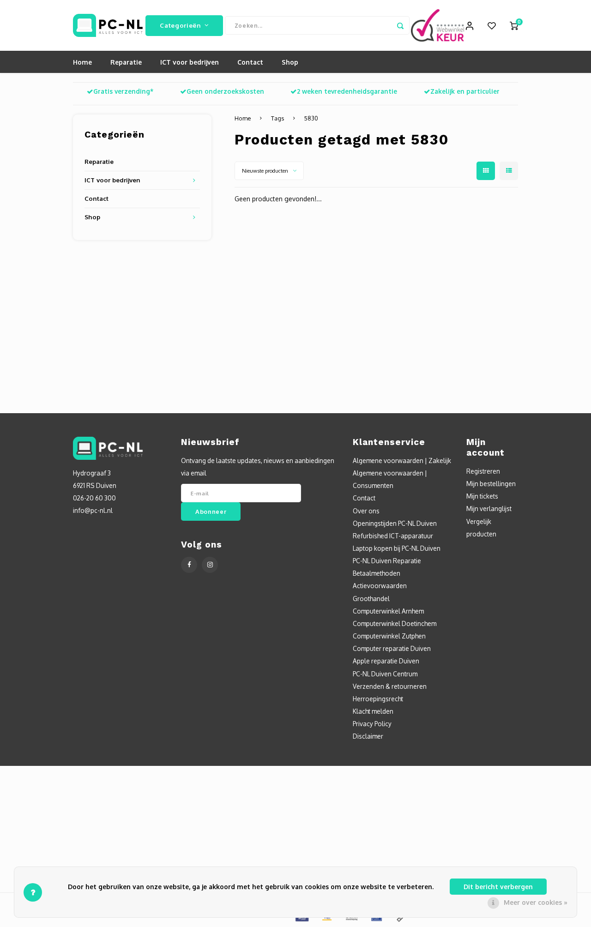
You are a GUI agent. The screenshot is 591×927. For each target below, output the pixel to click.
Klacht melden (373, 711)
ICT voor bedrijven (189, 62)
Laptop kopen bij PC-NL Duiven (396, 548)
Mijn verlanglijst (489, 508)
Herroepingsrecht (378, 699)
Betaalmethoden (376, 573)
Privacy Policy (372, 724)
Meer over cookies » (535, 902)
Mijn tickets (482, 496)
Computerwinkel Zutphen (389, 636)
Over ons (366, 511)
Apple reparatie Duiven (386, 661)
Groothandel (371, 598)
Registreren (483, 471)
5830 (311, 118)
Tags (277, 118)
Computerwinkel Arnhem (388, 611)
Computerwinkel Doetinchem (394, 623)
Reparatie (126, 62)
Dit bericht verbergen (498, 887)
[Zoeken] (400, 25)
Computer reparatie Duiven (392, 648)
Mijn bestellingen (491, 484)
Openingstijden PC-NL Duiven (395, 523)
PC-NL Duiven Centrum (385, 674)
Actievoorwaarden (380, 586)
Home (82, 62)
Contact (250, 62)
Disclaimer (368, 736)
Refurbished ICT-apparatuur (393, 536)
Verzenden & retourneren (390, 686)
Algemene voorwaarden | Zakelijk (402, 460)
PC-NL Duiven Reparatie (387, 561)
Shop (290, 62)
